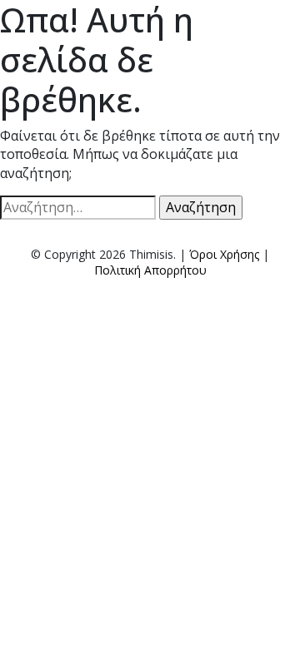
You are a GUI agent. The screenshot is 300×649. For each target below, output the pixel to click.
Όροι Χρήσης (224, 254)
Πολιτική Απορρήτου (150, 270)
